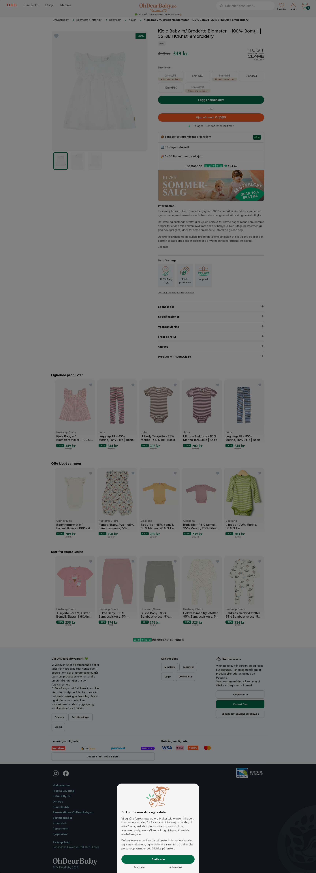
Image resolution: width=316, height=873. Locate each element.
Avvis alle (139, 867)
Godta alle (158, 859)
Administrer (176, 867)
